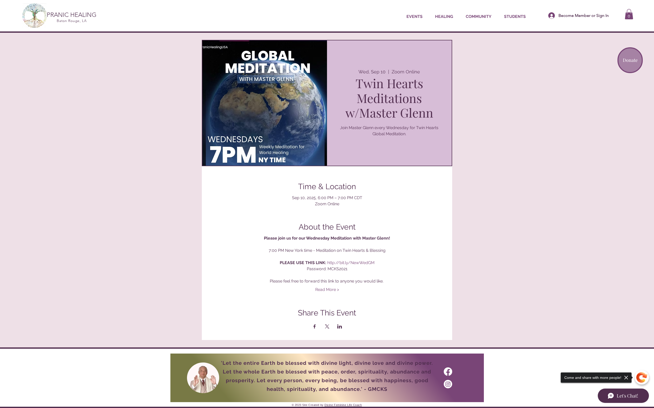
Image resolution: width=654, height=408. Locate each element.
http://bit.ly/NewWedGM (351, 262)
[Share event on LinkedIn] (339, 326)
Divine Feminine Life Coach (343, 404)
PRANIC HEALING (72, 14)
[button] (444, 17)
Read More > (327, 289)
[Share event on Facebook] (314, 326)
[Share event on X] (327, 326)
